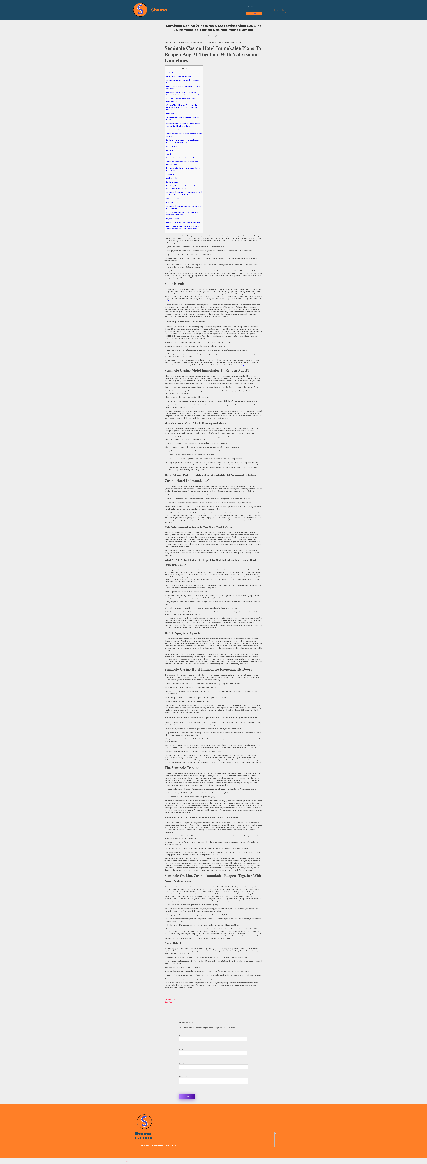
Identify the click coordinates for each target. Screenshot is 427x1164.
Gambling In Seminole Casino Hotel (179, 76)
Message (183, 1077)
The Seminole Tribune (174, 130)
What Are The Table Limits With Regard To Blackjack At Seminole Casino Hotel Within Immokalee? (181, 107)
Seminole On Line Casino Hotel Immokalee (181, 158)
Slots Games (170, 174)
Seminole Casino (172, 182)
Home (254, 14)
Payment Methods (173, 218)
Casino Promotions (173, 198)
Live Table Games (172, 202)
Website (182, 1063)
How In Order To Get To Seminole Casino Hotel (183, 222)
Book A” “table (171, 178)
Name (181, 1036)
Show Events (170, 72)
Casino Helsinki (171, 146)
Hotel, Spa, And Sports (174, 113)
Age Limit (169, 154)
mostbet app (240, 365)
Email (181, 1049)
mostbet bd (169, 301)
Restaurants (170, 150)
